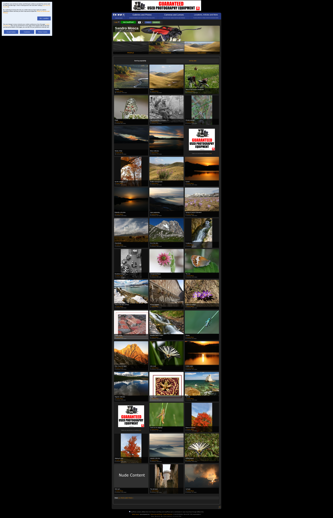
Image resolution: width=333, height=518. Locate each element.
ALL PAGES (121, 498)
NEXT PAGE (129, 498)
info (211, 153)
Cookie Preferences (167, 514)
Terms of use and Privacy (156, 514)
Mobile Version (135, 514)
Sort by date (192, 60)
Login (116, 22)
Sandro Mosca (119, 91)
